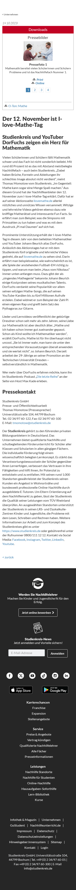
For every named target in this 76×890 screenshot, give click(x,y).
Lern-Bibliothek (38, 794)
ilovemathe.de (43, 201)
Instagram (33, 539)
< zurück (8, 557)
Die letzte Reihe (47, 376)
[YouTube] (32, 676)
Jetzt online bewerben (36, 612)
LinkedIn (58, 539)
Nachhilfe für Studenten (39, 777)
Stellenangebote (39, 719)
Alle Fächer (38, 751)
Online (39, 83)
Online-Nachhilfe (38, 783)
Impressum (24, 831)
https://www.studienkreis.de (21, 531)
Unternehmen (11, 14)
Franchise (38, 708)
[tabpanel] (38, 63)
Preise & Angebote (38, 734)
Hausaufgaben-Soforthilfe (38, 788)
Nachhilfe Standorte (38, 772)
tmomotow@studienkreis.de (32, 423)
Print (40, 79)
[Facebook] (9, 676)
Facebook (18, 539)
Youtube (8, 544)
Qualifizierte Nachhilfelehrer (39, 745)
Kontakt (29, 847)
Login (44, 847)
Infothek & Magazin (23, 819)
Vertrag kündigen (38, 740)
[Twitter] (21, 676)
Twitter (46, 539)
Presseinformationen (39, 756)
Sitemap (56, 842)
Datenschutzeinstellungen (35, 836)
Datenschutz (45, 831)
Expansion (39, 713)
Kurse (39, 800)
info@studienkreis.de (38, 868)
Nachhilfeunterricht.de (45, 825)
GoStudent (17, 825)
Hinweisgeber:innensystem (27, 842)
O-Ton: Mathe (17, 106)
